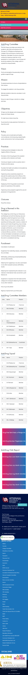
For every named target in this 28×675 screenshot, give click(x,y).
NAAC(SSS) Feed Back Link (9, 640)
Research (5, 594)
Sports (4, 553)
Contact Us (5, 621)
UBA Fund (5, 628)
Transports (5, 555)
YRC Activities (6, 592)
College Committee (7, 548)
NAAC (4, 613)
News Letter (5, 623)
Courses (4, 546)
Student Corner (22, 505)
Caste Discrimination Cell (8, 609)
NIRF (4, 616)
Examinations (6, 577)
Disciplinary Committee (8, 551)
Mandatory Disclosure (7, 633)
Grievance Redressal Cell (8, 570)
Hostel (4, 601)
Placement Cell (6, 558)
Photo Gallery (6, 618)
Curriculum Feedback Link (8, 638)
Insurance (5, 563)
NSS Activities (6, 589)
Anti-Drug (5, 597)
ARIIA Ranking (6, 606)
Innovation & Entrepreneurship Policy (11, 572)
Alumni (4, 582)
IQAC (4, 565)
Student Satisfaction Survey (9, 643)
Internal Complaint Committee (9, 575)
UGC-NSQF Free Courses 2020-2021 (11, 635)
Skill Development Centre (8, 584)
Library (4, 626)
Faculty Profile (6, 645)
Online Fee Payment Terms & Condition (11, 611)
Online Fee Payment (6, 25)
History (4, 543)
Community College (7, 587)
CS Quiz (3, 22)
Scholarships (5, 560)
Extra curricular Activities (8, 580)
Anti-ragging (5, 599)
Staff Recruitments (6, 28)
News (4, 604)
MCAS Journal (6, 567)
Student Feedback (7, 630)
